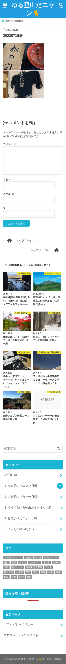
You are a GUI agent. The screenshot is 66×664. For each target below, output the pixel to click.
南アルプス (17, 567)
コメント (9, 144)
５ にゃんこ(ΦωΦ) (19, 529)
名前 (7, 179)
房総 (28, 572)
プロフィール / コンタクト (21, 635)
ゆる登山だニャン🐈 (33, 8)
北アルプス (34, 562)
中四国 (38, 557)
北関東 (56, 562)
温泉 (50, 572)
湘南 (58, 572)
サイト (7, 207)
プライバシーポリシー (18, 624)
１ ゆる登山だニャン (21, 485)
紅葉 (14, 577)
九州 (14, 562)
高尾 (29, 577)
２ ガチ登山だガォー (21, 496)
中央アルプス (51, 557)
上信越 (28, 557)
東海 (43, 572)
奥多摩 (29, 567)
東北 (35, 572)
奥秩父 (48, 567)
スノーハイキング (13, 557)
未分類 (10, 474)
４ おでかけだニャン (20, 518)
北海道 (46, 562)
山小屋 (19, 572)
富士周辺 (8, 572)
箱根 (6, 577)
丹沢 (6, 562)
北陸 (6, 567)
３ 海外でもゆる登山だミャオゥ (27, 507)
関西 (21, 577)
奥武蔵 (39, 567)
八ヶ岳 (22, 562)
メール (8, 193)
